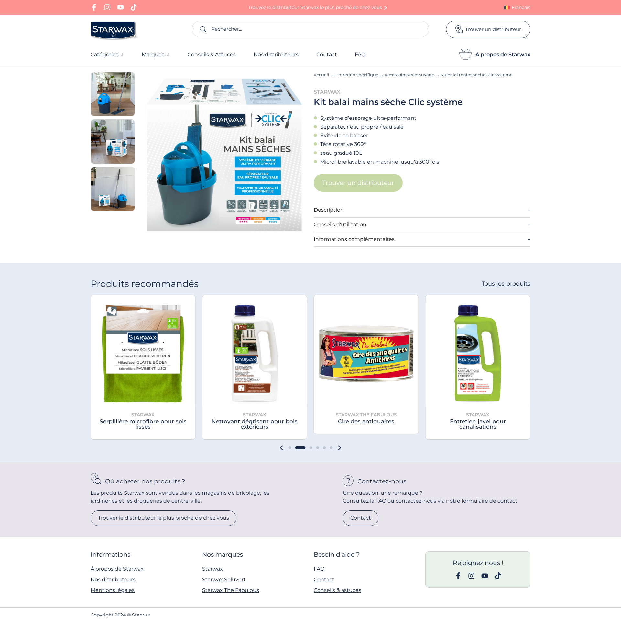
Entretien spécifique (356, 74)
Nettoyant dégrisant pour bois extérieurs (255, 424)
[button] (281, 448)
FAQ (319, 569)
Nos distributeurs (113, 579)
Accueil (321, 74)
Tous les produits (506, 283)
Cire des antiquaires (366, 421)
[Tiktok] (133, 7)
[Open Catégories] (122, 55)
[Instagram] (107, 7)
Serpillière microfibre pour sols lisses (143, 424)
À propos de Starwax (502, 54)
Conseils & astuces (337, 590)
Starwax (212, 569)
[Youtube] (120, 7)
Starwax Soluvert (224, 579)
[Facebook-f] (94, 7)
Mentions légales (113, 590)
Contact (324, 579)
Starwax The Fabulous (230, 590)
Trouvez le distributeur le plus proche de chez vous (315, 7)
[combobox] (310, 29)
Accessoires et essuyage (409, 74)
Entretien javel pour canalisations (478, 424)
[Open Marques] (168, 55)
